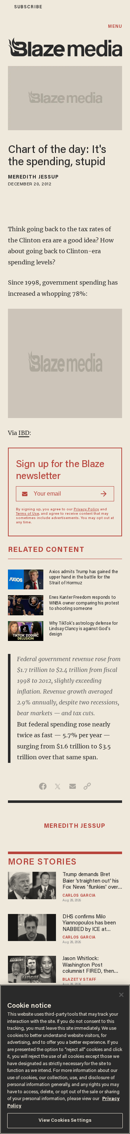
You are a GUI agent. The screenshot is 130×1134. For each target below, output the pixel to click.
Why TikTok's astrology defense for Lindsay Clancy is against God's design (83, 629)
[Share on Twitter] (57, 786)
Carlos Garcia (79, 896)
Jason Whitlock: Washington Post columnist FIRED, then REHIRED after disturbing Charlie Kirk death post (91, 965)
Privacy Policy (86, 509)
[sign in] (4, 7)
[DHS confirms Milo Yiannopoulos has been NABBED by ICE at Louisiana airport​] (32, 926)
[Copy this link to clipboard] (87, 786)
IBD (23, 432)
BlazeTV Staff (79, 980)
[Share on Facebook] (43, 786)
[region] (65, 1059)
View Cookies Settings (65, 1120)
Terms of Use (27, 514)
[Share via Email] (72, 786)
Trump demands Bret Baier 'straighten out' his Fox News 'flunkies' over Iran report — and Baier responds (90, 881)
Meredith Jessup (33, 177)
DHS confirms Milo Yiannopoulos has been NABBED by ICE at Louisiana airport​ (89, 923)
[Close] (121, 995)
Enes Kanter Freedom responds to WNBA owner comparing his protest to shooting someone (84, 603)
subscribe (28, 7)
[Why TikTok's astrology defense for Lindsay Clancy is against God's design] (25, 630)
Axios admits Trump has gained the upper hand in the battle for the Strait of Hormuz (83, 577)
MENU (115, 26)
